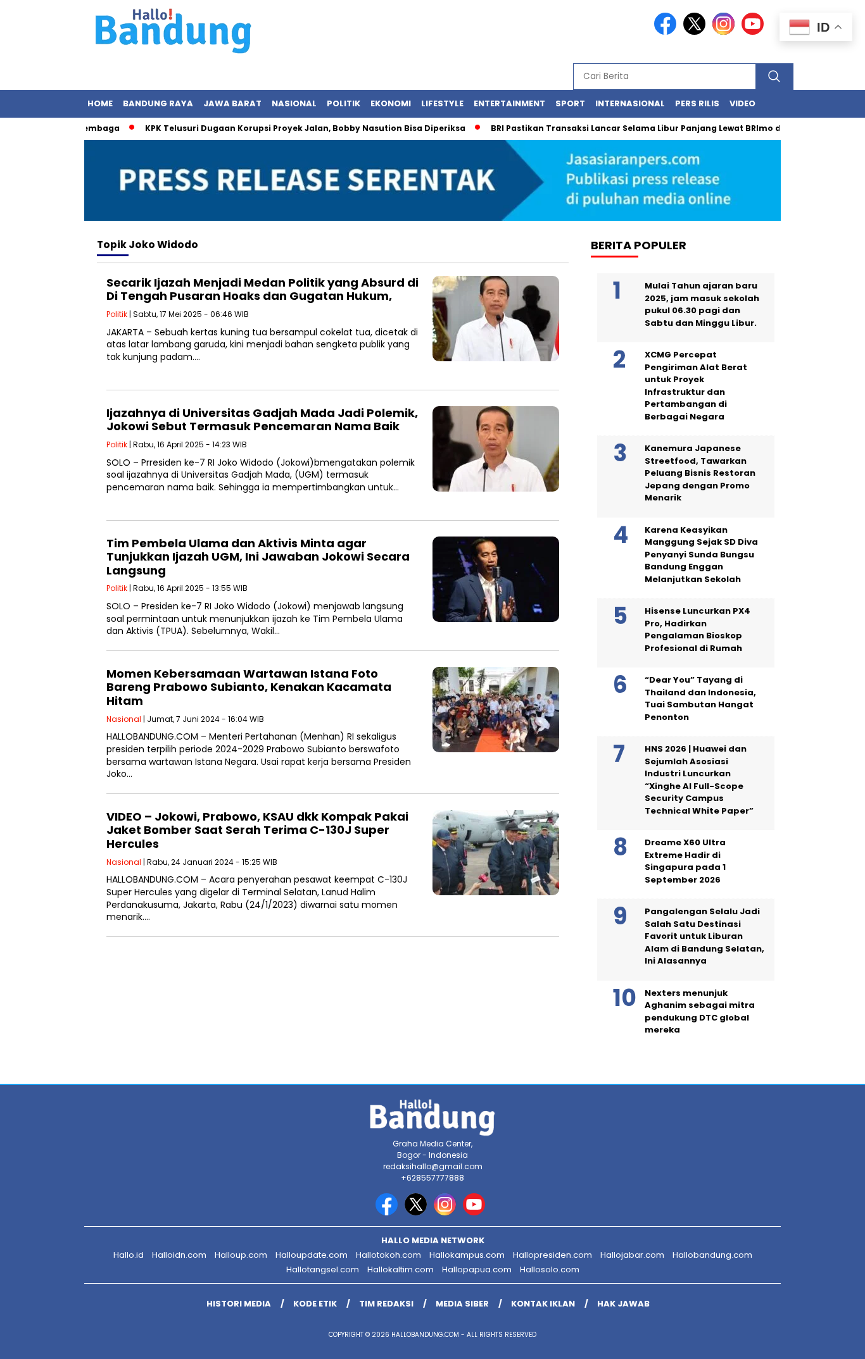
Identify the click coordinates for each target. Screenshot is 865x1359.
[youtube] (755, 32)
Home (100, 103)
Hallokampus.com (467, 1255)
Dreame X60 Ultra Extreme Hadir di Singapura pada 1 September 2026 (685, 861)
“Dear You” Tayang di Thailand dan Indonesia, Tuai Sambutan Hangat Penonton (700, 698)
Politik (343, 103)
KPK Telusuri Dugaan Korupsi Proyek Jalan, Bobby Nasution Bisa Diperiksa (283, 128)
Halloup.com (241, 1255)
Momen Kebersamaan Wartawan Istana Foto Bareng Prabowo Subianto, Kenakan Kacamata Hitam (248, 687)
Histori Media (238, 1304)
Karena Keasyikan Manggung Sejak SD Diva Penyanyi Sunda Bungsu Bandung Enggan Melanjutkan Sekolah (701, 554)
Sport (570, 103)
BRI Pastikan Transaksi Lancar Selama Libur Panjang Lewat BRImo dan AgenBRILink (646, 128)
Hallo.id (128, 1255)
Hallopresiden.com (552, 1255)
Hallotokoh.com (388, 1255)
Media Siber (462, 1304)
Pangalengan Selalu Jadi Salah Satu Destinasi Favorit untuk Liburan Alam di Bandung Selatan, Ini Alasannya (704, 936)
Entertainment (509, 103)
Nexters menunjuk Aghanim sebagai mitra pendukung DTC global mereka (700, 1011)
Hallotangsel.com (322, 1269)
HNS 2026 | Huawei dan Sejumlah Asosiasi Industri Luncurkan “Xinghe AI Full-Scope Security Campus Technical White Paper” (699, 780)
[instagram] (725, 32)
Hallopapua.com (477, 1269)
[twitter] (696, 32)
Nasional (294, 103)
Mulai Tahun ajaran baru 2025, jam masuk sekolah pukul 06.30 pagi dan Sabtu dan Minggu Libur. (702, 304)
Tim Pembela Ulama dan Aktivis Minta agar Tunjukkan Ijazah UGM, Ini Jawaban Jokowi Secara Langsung (258, 556)
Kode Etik (315, 1304)
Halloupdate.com (311, 1255)
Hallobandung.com (712, 1255)
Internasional (630, 103)
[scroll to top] (828, 1339)
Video (742, 103)
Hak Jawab (623, 1304)
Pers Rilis (697, 103)
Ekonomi (390, 103)
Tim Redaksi (386, 1304)
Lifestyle (442, 103)
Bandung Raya (158, 103)
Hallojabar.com (632, 1255)
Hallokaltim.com (400, 1269)
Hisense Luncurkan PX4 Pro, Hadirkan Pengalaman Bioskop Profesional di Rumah (697, 629)
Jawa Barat (232, 103)
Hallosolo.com (549, 1269)
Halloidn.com (179, 1255)
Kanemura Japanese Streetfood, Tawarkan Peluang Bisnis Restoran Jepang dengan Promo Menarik (700, 473)
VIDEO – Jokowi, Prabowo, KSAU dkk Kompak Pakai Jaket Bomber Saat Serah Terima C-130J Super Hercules (257, 830)
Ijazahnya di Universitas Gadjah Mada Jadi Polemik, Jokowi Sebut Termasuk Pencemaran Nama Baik (262, 420)
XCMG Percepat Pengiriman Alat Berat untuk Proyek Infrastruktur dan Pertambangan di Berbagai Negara (696, 386)
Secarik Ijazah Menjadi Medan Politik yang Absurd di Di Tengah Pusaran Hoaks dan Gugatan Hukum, (262, 289)
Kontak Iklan (543, 1304)
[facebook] (667, 32)
